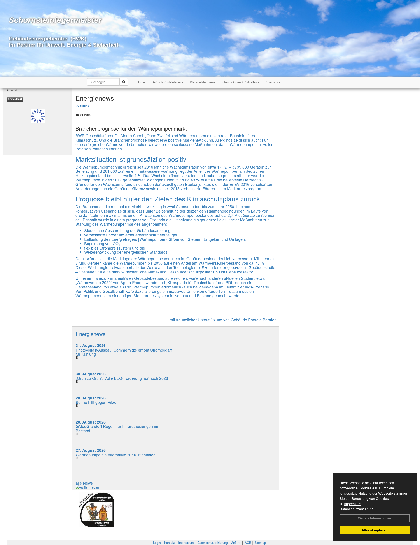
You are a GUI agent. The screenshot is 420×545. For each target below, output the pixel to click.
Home (141, 82)
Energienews (90, 334)
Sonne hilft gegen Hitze (96, 402)
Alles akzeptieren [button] (374, 530)
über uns (272, 82)
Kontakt (169, 542)
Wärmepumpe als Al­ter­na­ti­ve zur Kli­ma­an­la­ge (116, 454)
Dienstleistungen (201, 82)
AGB (248, 542)
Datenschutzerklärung (357, 509)
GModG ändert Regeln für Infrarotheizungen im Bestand (117, 428)
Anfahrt (236, 542)
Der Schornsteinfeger (166, 82)
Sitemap (260, 542)
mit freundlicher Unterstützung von (200, 319)
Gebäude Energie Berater (253, 319)
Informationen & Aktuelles (239, 82)
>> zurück (82, 106)
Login (157, 542)
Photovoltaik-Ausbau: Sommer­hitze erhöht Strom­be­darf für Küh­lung (124, 352)
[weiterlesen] (124, 357)
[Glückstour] (99, 509)
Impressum (352, 504)
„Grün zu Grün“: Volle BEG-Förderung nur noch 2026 (122, 378)
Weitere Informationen (374, 518)
